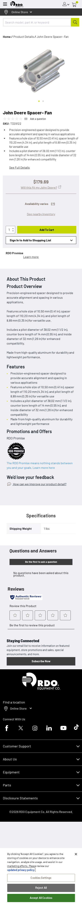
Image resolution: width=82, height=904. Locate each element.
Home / (8, 36)
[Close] (76, 854)
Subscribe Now (41, 661)
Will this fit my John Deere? (39, 187)
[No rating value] (14, 118)
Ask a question (38, 118)
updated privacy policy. (21, 870)
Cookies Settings (41, 877)
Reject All (41, 887)
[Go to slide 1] (39, 101)
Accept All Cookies (41, 897)
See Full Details (19, 167)
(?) (53, 203)
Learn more (31, 257)
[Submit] (75, 22)
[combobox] (41, 22)
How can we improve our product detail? (39, 484)
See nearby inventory (41, 214)
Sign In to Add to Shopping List (30, 240)
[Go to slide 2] (43, 101)
